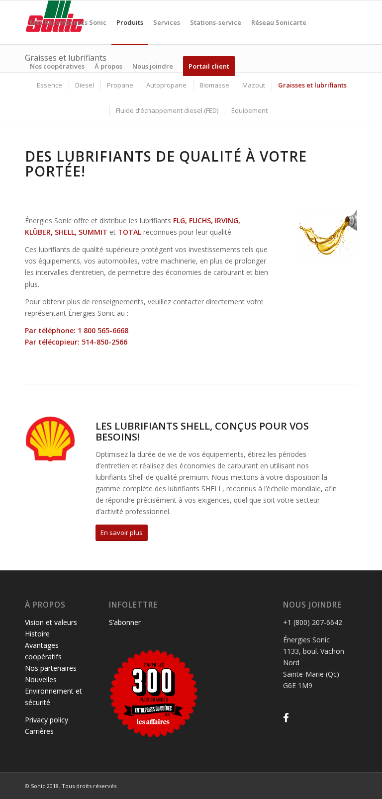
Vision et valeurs (51, 622)
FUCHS (200, 220)
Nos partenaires (51, 668)
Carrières (39, 731)
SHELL (65, 232)
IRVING (226, 220)
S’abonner (125, 622)
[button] (286, 717)
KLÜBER (38, 232)
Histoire (37, 633)
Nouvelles (41, 679)
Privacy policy (46, 719)
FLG (179, 220)
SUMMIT (93, 232)
